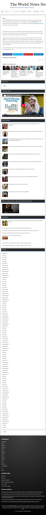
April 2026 (4, 261)
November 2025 (5, 271)
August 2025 (4, 277)
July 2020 (4, 400)
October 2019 (5, 419)
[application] (23, 105)
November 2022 (5, 344)
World (7, 11)
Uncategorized (4, 466)
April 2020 (4, 407)
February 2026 (5, 265)
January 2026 (5, 267)
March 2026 (4, 263)
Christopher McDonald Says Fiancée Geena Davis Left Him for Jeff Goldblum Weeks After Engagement (22, 492)
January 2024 (5, 315)
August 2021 (4, 374)
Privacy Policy (4, 484)
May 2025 (4, 283)
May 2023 (4, 332)
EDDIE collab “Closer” (38, 23)
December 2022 (5, 342)
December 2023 (5, 317)
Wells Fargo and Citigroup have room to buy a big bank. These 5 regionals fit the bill (15, 74)
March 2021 (4, 384)
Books (2, 443)
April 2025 (4, 285)
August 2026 (4, 253)
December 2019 (5, 415)
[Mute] (40, 115)
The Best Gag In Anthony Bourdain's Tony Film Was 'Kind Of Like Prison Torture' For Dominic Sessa (21, 499)
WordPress (20, 511)
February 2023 (5, 338)
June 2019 (4, 427)
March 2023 (4, 336)
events (2, 449)
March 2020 (4, 409)
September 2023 (5, 324)
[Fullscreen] (42, 115)
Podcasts (3, 457)
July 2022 (4, 352)
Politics (16, 11)
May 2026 (4, 259)
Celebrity (3, 447)
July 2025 (4, 279)
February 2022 (5, 362)
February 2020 (5, 411)
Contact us (3, 476)
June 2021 (4, 378)
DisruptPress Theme (27, 511)
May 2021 (4, 380)
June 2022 (4, 354)
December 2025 (5, 269)
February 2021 (5, 386)
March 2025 (4, 287)
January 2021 (5, 388)
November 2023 (5, 319)
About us (3, 478)
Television (36, 11)
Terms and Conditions (5, 486)
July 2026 (4, 255)
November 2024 (5, 295)
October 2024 (5, 297)
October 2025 (5, 273)
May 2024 (4, 307)
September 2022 (5, 348)
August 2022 (4, 350)
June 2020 (4, 402)
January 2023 (5, 340)
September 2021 (5, 372)
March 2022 (4, 360)
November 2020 (5, 392)
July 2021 (4, 376)
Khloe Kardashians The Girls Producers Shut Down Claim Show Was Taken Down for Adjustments (21, 494)
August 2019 (4, 423)
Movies (29, 11)
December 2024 (5, 293)
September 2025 (5, 275)
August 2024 (4, 301)
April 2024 (4, 309)
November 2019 (5, 417)
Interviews (3, 451)
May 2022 (4, 356)
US (11, 11)
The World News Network (12, 505)
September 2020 (5, 396)
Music (42, 11)
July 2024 (4, 303)
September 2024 (5, 299)
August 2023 (4, 326)
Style (2, 462)
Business (23, 11)
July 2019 (4, 425)
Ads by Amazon (41, 59)
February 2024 (5, 313)
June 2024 (4, 305)
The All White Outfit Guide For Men (30, 73)
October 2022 (5, 346)
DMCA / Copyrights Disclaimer (7, 482)
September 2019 (5, 421)
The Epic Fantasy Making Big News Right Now (6, 73)
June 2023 (4, 330)
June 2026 (4, 257)
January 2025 (5, 291)
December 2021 (5, 366)
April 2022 (4, 358)
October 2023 (5, 321)
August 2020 (4, 398)
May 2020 (4, 404)
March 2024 (4, 311)
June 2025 (4, 281)
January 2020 (5, 413)
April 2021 (4, 382)
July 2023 (4, 328)
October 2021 (5, 370)
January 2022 (5, 364)
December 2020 (5, 390)
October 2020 (5, 394)
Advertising (3, 441)
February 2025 (5, 289)
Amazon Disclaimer (5, 480)
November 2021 (5, 368)
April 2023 (4, 334)
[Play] (3, 115)
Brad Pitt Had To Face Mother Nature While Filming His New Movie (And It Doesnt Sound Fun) (20, 501)
